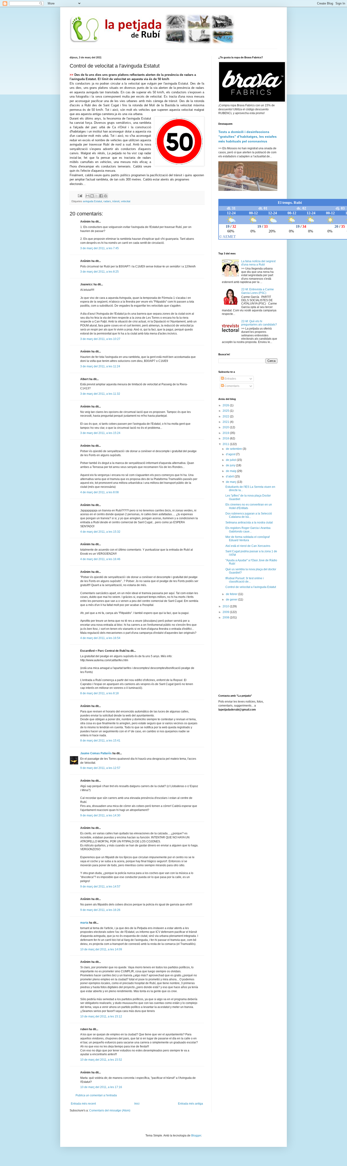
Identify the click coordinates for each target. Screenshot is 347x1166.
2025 (226, 410)
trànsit (115, 201)
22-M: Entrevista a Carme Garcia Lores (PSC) (257, 291)
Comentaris (231, 386)
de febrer (232, 594)
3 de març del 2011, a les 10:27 (100, 339)
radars (107, 201)
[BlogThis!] (92, 195)
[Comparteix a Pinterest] (105, 195)
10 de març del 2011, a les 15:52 (101, 1059)
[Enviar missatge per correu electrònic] (80, 195)
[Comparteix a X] (96, 195)
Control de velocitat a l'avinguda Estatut (250, 587)
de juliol (231, 460)
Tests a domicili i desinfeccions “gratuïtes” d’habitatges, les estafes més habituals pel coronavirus (247, 136)
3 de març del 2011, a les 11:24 (100, 366)
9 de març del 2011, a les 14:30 (100, 815)
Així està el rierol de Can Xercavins (247, 546)
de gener (232, 599)
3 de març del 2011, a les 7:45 (99, 248)
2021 (226, 422)
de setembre (234, 448)
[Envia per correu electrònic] (87, 195)
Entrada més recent (83, 1103)
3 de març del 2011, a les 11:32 (100, 393)
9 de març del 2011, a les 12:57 (100, 768)
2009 (226, 612)
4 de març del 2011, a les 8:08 (99, 492)
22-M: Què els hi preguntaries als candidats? (259, 323)
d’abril (230, 476)
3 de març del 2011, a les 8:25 (99, 271)
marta (84, 922)
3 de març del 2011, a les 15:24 (100, 433)
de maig (231, 471)
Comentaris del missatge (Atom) (109, 1110)
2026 (226, 405)
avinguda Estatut (92, 201)
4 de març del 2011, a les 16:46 (100, 559)
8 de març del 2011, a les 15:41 (100, 740)
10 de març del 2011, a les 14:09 (101, 949)
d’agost (231, 454)
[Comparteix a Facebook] (101, 195)
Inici (137, 1103)
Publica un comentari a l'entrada (96, 1095)
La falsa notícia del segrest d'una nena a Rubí (258, 263)
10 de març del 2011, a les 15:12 (101, 1016)
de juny (231, 465)
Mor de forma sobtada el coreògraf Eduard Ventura (247, 538)
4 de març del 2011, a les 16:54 (100, 638)
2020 (226, 427)
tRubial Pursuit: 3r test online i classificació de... (244, 580)
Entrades (230, 378)
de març (231, 482)
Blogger (196, 1135)
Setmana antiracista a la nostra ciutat (249, 522)
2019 (226, 433)
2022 (226, 416)
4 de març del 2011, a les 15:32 (100, 531)
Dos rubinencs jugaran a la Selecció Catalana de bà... (248, 515)
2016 (226, 438)
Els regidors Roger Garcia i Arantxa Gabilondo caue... (248, 529)
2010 (226, 606)
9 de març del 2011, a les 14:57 (100, 886)
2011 (226, 444)
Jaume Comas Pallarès (96, 753)
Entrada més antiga (190, 1103)
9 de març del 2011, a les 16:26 (100, 910)
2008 (226, 617)
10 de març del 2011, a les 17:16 (101, 1087)
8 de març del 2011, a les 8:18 (99, 693)
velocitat (125, 201)
